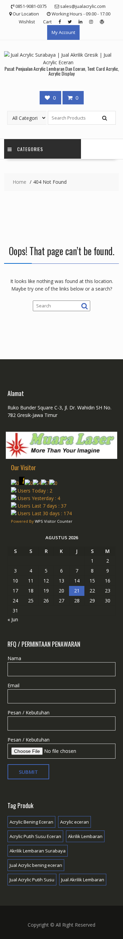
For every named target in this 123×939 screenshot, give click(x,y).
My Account (63, 32)
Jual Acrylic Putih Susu (32, 879)
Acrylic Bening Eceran (31, 822)
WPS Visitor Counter (53, 521)
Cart (47, 22)
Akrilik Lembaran (85, 836)
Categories (30, 148)
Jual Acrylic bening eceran (36, 865)
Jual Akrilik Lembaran (82, 879)
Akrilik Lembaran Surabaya (38, 851)
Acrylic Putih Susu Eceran (35, 836)
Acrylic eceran (74, 822)
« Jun (13, 619)
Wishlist (27, 22)
